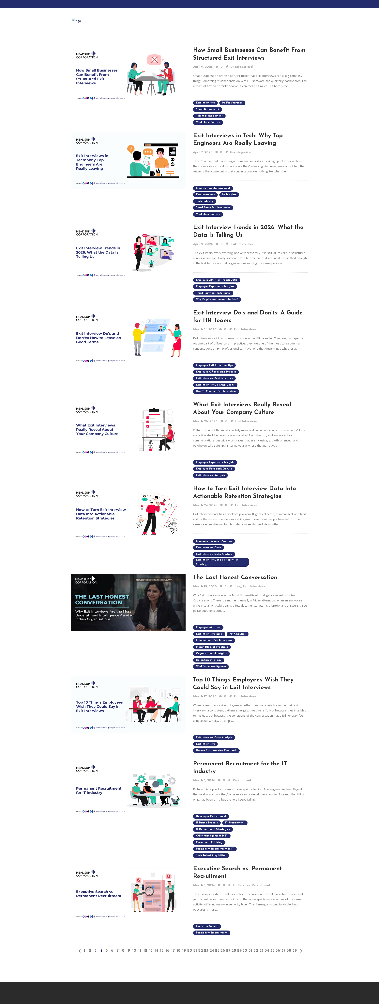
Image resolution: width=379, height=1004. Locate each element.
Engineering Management (213, 188)
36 (278, 951)
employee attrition (208, 627)
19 (184, 951)
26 (222, 951)
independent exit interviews (214, 640)
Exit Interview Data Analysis (214, 554)
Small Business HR (207, 109)
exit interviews (205, 103)
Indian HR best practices (212, 647)
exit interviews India (209, 634)
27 (228, 951)
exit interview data (208, 547)
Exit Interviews (241, 244)
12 (145, 951)
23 (206, 951)
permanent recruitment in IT (215, 849)
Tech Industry (204, 201)
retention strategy (208, 660)
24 (211, 951)
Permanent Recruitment (211, 933)
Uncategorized (241, 67)
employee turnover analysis (214, 541)
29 (239, 951)
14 (156, 951)
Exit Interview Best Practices (214, 378)
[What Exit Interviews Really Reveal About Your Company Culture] (128, 429)
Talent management (209, 116)
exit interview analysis (210, 475)
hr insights (229, 194)
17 (173, 951)
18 (178, 951)
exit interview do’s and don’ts (215, 385)
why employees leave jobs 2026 (217, 299)
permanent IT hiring (209, 842)
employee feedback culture (214, 469)
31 (250, 951)
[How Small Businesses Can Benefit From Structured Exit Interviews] (128, 75)
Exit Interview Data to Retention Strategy (217, 562)
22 (200, 951)
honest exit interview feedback (216, 750)
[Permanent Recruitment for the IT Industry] (128, 788)
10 (134, 951)
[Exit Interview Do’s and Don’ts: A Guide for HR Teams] (128, 337)
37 (283, 951)
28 (233, 951)
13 (151, 951)
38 (289, 951)
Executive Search (207, 926)
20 (189, 951)
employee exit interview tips (214, 365)
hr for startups (232, 103)
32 (256, 951)
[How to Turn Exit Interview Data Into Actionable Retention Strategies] (128, 513)
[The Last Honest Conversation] (128, 602)
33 (261, 951)
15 (162, 951)
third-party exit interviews (213, 207)
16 (167, 951)
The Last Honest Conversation (235, 578)
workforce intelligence (211, 666)
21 (195, 951)
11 (139, 951)
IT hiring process (207, 822)
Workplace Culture (208, 122)
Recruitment (242, 780)
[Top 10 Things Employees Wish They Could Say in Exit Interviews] (128, 704)
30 (245, 951)
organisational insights (211, 653)
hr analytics (238, 634)
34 (267, 951)
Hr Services (241, 885)
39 (295, 951)
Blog (237, 586)
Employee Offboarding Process (216, 372)
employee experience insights (215, 286)
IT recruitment (235, 822)
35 (272, 951)
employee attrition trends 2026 (216, 280)
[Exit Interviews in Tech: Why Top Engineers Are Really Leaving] (128, 160)
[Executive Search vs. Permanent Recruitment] (128, 893)
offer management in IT (212, 836)
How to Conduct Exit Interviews (216, 391)
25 (217, 951)
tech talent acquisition (211, 855)
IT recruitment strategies (213, 829)
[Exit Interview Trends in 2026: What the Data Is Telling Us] (128, 252)
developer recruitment (211, 816)
